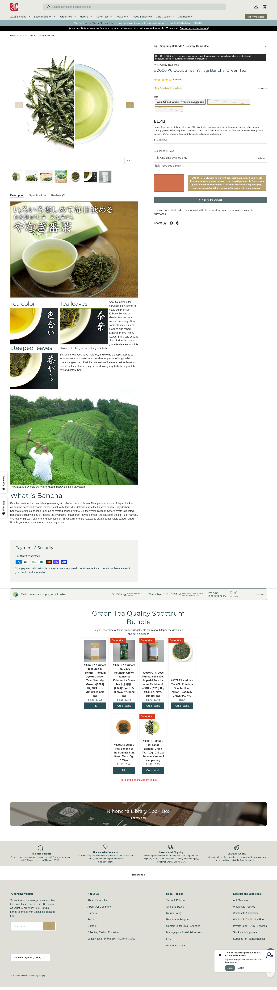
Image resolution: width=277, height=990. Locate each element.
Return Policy (174, 913)
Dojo (242, 860)
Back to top (138, 874)
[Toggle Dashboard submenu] (192, 17)
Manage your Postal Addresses (184, 932)
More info (260, 594)
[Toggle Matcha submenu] (91, 17)
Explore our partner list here (194, 28)
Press (91, 919)
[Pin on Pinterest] (177, 223)
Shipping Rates (175, 906)
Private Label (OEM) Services (250, 926)
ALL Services (240, 900)
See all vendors (105, 862)
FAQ (168, 938)
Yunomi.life (22, 976)
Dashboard (184, 16)
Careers (92, 913)
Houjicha (61, 514)
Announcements (175, 945)
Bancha (49, 495)
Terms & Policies (175, 900)
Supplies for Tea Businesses (249, 938)
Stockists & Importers (245, 932)
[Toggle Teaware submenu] (128, 17)
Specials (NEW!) (43, 16)
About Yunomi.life (98, 900)
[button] (264, 6)
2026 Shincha (18, 16)
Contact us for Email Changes (183, 926)
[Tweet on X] (165, 223)
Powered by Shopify (36, 976)
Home (13, 35)
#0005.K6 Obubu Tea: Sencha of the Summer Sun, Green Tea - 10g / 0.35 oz (123, 753)
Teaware (121, 16)
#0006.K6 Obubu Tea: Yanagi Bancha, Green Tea (38, 35)
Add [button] (95, 705)
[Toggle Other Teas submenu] (111, 17)
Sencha (122, 313)
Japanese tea (230, 857)
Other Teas (102, 16)
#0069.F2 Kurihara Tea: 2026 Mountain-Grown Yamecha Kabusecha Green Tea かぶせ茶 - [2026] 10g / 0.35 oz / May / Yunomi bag (124, 680)
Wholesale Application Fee (248, 919)
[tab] (17, 195)
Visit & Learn (163, 16)
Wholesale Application (246, 913)
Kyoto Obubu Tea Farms (166, 64)
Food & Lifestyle (142, 16)
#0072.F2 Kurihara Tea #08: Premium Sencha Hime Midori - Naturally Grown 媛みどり (182, 688)
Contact (92, 926)
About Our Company (99, 906)
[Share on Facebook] (171, 223)
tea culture (246, 857)
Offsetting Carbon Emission (103, 932)
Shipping (174, 134)
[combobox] (134, 7)
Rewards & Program (177, 919)
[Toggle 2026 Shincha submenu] (29, 17)
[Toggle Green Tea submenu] (74, 17)
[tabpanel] (74, 366)
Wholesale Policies (244, 906)
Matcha (84, 16)
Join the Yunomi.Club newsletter (99, 23)
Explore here (138, 817)
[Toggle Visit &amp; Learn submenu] (172, 17)
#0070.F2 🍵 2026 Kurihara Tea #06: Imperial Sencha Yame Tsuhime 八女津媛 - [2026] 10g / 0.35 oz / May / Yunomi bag (153, 684)
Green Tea (66, 16)
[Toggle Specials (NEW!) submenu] (55, 17)
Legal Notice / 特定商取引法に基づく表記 (111, 938)
